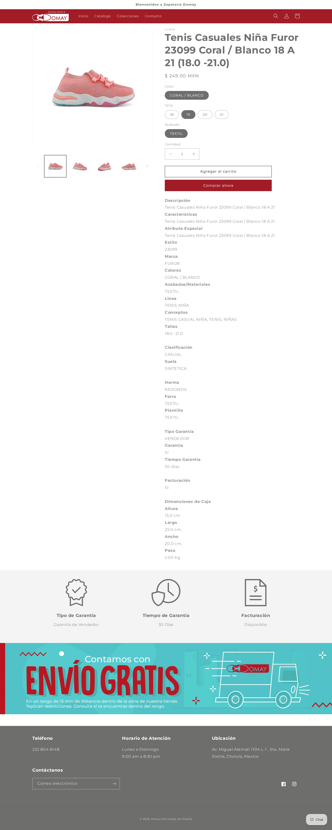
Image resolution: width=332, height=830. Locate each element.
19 (188, 114)
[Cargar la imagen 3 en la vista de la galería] (105, 166)
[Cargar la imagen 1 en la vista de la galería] (55, 166)
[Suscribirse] (114, 783)
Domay (156, 819)
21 (222, 114)
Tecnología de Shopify (177, 819)
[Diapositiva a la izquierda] (37, 166)
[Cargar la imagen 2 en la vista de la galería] (80, 166)
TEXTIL (176, 133)
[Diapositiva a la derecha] (147, 166)
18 (172, 114)
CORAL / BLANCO (187, 95)
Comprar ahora (218, 185)
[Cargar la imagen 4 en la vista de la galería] (129, 166)
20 (205, 114)
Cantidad (172, 144)
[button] (276, 16)
